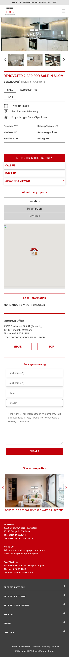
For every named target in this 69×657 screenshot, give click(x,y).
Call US (10, 165)
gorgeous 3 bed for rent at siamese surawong (34, 510)
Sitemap (54, 646)
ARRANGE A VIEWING (17, 181)
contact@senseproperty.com (28, 337)
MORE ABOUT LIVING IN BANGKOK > (25, 304)
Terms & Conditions (20, 646)
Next (61, 60)
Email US (10, 173)
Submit (34, 451)
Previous (2, 60)
